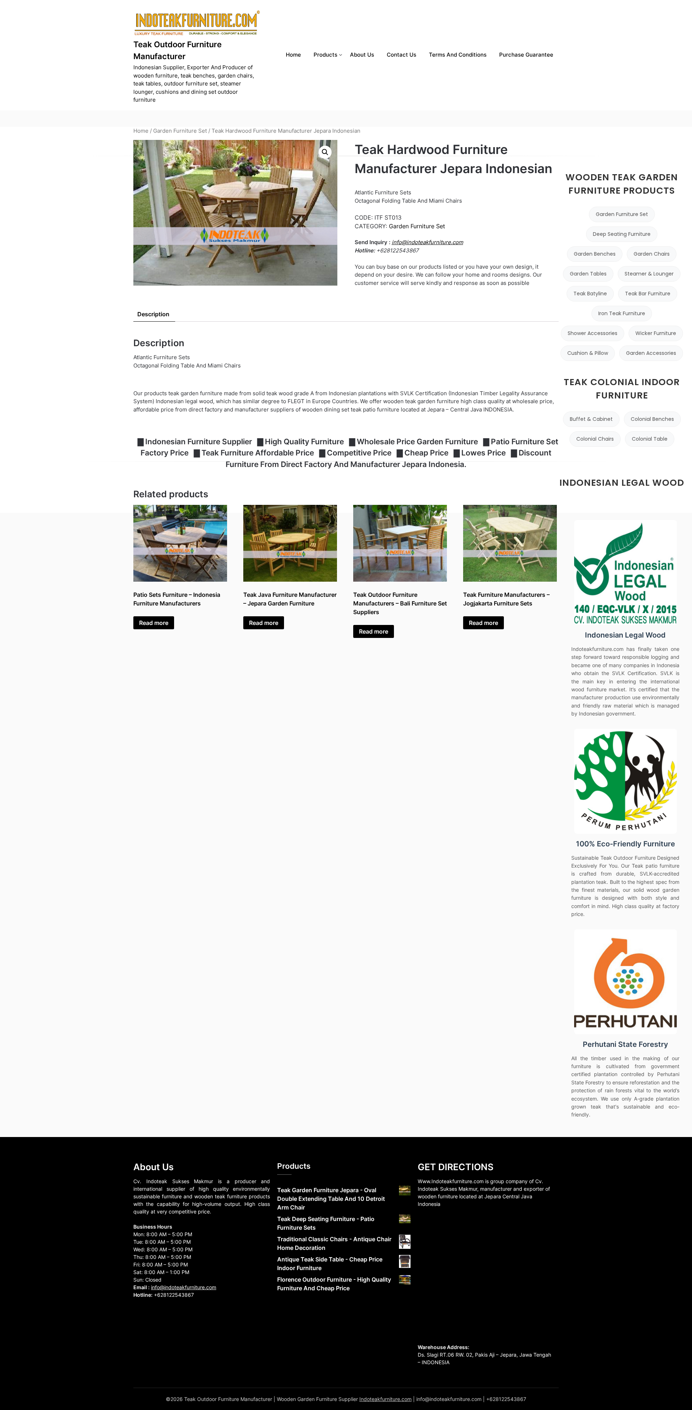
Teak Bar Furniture (647, 293)
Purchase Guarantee (526, 54)
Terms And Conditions (458, 54)
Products (325, 54)
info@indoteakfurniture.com (427, 242)
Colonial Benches (652, 419)
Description (153, 314)
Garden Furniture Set (180, 131)
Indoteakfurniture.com (385, 1399)
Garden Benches (595, 253)
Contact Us (401, 54)
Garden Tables (588, 273)
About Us (362, 54)
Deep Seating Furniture (622, 234)
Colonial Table (649, 438)
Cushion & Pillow (587, 353)
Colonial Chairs (595, 438)
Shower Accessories (592, 333)
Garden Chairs (652, 253)
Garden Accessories (651, 353)
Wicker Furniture (655, 333)
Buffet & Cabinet (591, 419)
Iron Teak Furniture (621, 313)
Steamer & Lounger (649, 273)
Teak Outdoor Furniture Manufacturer (177, 50)
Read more (153, 622)
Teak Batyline (590, 293)
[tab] (153, 314)
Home (293, 54)
